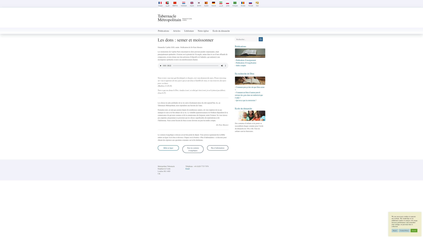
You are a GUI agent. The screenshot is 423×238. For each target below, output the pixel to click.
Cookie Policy (404, 230)
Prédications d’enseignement (246, 60)
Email (188, 168)
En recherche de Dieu (244, 73)
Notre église (203, 30)
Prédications (163, 30)
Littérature (189, 30)
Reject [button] (395, 230)
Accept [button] (414, 230)
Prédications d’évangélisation (246, 63)
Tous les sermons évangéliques (193, 149)
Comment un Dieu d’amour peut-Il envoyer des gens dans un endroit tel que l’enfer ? (249, 95)
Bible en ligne (168, 148)
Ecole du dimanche (221, 30)
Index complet (241, 65)
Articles (176, 30)
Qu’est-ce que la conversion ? (246, 100)
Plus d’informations (217, 148)
